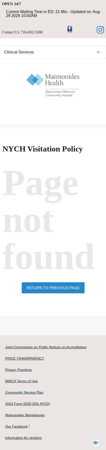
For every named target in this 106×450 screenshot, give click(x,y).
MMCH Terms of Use (21, 381)
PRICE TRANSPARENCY (24, 358)
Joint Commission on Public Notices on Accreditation (46, 347)
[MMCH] (53, 84)
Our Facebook (16, 426)
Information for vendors (23, 438)
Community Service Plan (24, 392)
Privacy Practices (18, 370)
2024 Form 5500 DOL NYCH (27, 404)
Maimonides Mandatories (25, 415)
